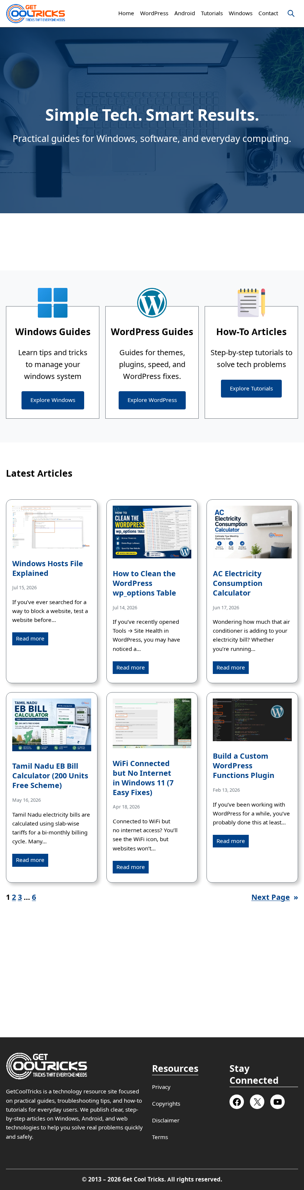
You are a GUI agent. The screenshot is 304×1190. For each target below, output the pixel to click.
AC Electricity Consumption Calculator (237, 583)
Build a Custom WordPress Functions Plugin (243, 766)
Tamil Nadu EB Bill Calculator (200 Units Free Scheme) (50, 776)
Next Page (274, 897)
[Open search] (291, 13)
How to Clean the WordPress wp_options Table (144, 583)
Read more (30, 638)
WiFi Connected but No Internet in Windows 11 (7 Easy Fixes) (143, 778)
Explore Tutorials (251, 388)
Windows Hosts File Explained (47, 568)
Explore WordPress (152, 400)
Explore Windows (52, 400)
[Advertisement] (152, 242)
